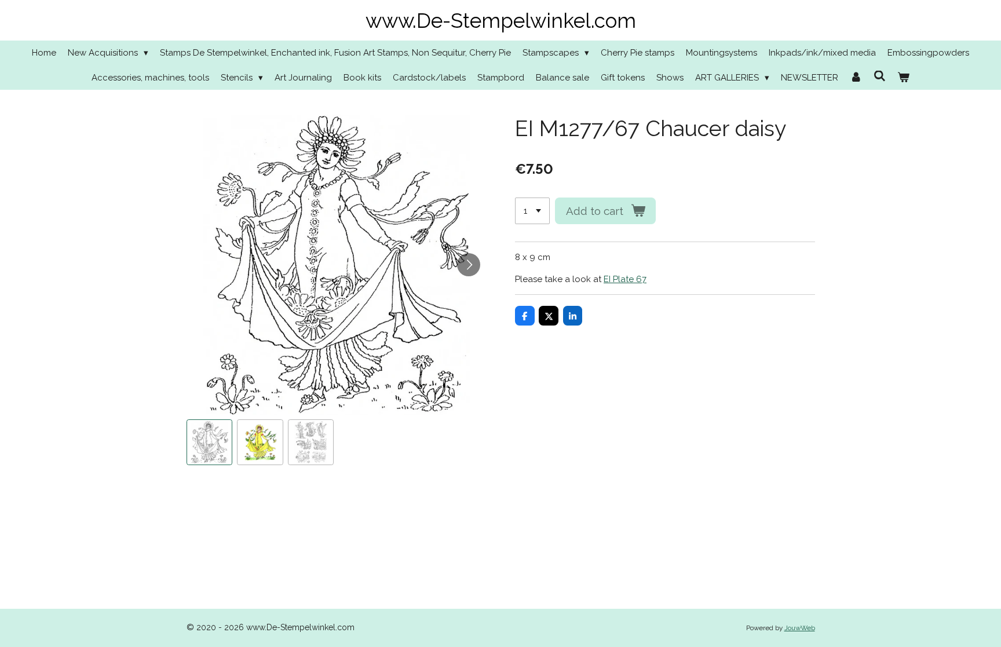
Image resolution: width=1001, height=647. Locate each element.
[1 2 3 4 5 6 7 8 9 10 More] (532, 211)
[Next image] (468, 264)
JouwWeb (799, 628)
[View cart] (903, 77)
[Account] (856, 77)
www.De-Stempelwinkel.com (501, 20)
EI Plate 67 (625, 279)
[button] (210, 442)
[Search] (880, 76)
